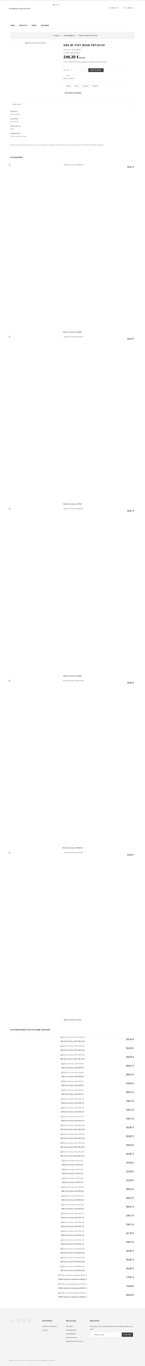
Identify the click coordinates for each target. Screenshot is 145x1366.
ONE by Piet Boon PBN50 (72, 332)
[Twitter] (18, 1321)
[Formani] (72, 10)
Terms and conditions (49, 1326)
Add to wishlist (68, 78)
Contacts (45, 1330)
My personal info (71, 1337)
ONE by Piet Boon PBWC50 (72, 848)
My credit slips (71, 1330)
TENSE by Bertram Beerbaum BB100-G (72, 1297)
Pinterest (95, 86)
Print (67, 75)
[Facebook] (12, 1321)
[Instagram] (29, 1321)
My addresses (71, 1334)
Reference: (67, 50)
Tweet (68, 86)
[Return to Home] (48, 35)
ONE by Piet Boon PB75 (72, 1020)
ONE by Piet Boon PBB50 (72, 676)
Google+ (85, 86)
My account (71, 1321)
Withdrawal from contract (74, 1341)
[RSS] (24, 1321)
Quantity (66, 70)
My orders (69, 1326)
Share (76, 86)
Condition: (66, 53)
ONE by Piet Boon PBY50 (72, 504)
